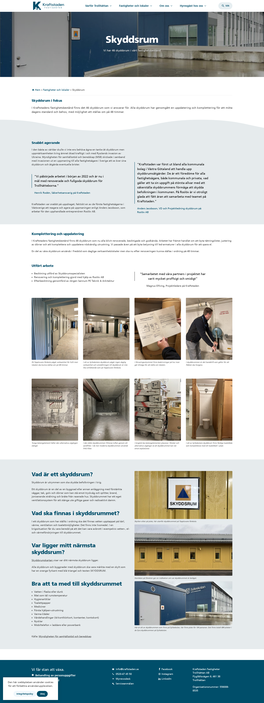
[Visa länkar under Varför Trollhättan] (110, 6)
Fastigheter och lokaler (134, 5)
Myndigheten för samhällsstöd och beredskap (65, 636)
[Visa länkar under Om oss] (171, 6)
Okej (42, 694)
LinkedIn (166, 678)
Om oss (164, 5)
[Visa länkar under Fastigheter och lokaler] (151, 6)
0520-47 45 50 (122, 673)
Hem (37, 89)
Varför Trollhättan (96, 5)
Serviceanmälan (123, 683)
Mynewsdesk (121, 678)
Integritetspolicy (24, 694)
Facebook (167, 669)
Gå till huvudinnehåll (44, 1)
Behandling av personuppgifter (55, 675)
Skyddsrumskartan (42, 560)
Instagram (167, 673)
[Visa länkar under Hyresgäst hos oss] (205, 6)
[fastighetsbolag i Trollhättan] (57, 6)
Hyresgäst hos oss (191, 5)
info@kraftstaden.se (125, 669)
